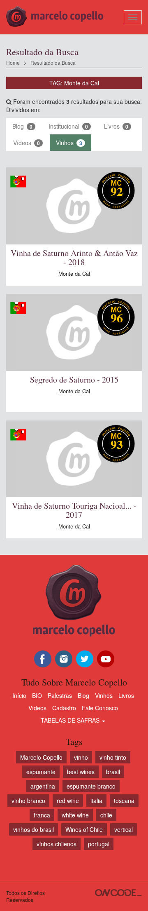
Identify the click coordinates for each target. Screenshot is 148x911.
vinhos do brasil (33, 829)
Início (19, 695)
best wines (81, 772)
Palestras (60, 695)
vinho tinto (112, 757)
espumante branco (91, 786)
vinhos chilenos (56, 844)
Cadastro (64, 708)
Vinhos (69, 143)
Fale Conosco (100, 708)
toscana (124, 800)
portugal (98, 844)
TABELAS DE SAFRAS (71, 720)
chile (106, 815)
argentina (42, 786)
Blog (22, 126)
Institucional (68, 126)
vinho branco (28, 800)
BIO (37, 695)
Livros (116, 126)
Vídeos (26, 143)
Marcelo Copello (41, 757)
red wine (68, 800)
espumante (41, 772)
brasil (113, 772)
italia (96, 800)
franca (42, 815)
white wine (75, 815)
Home (13, 62)
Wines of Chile (84, 829)
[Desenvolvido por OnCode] (118, 892)
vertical (123, 829)
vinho (81, 757)
